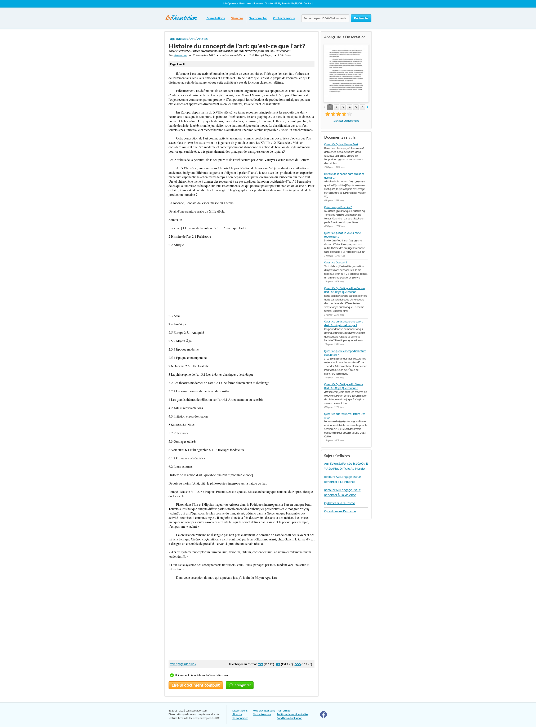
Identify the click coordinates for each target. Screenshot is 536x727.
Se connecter (258, 18)
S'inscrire (237, 18)
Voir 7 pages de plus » (183, 664)
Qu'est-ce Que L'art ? (335, 262)
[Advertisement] (241, 280)
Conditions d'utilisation (289, 718)
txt (260, 663)
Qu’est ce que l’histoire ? (338, 207)
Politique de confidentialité (292, 714)
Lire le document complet (196, 685)
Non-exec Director (263, 3)
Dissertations (215, 18)
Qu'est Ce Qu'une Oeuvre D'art (341, 144)
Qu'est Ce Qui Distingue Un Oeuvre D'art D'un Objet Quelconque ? (343, 386)
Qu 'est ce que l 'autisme (340, 511)
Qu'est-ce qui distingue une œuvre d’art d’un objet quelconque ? (343, 323)
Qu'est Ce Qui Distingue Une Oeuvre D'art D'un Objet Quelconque (344, 290)
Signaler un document (346, 120)
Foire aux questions (264, 710)
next (368, 107)
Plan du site (283, 710)
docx (298, 663)
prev (325, 107)
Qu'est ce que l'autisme (339, 503)
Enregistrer (242, 685)
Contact (308, 3)
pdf (278, 663)
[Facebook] (323, 717)
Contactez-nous (283, 18)
